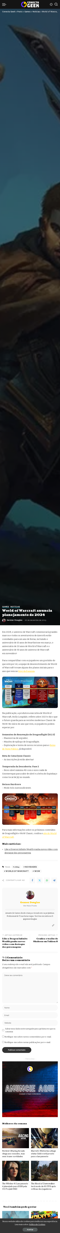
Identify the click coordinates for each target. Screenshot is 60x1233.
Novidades (31, 867)
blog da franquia (26, 671)
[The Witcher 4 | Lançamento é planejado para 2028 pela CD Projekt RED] (15, 1171)
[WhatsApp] (47, 880)
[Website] (53, 925)
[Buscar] (56, 4)
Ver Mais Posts (30, 906)
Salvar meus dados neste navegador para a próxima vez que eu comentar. (30, 1030)
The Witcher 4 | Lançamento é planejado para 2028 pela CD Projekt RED (15, 1186)
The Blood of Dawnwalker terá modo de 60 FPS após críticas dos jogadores (43, 1186)
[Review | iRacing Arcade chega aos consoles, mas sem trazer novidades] (15, 1138)
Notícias (15, 607)
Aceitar (30, 1230)
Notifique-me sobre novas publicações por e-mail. (28, 1042)
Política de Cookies (37, 1224)
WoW (37, 871)
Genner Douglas (15, 620)
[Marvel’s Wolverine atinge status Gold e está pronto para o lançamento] (44, 1138)
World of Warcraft (17, 871)
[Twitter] (40, 880)
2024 (16, 867)
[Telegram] (54, 880)
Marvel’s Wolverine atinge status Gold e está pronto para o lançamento (43, 1154)
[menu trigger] (5, 4)
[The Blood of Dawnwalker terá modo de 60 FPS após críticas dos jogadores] (44, 1171)
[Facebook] (32, 880)
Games (5, 607)
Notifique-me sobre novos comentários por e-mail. (28, 1037)
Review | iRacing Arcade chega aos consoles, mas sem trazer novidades (13, 1154)
